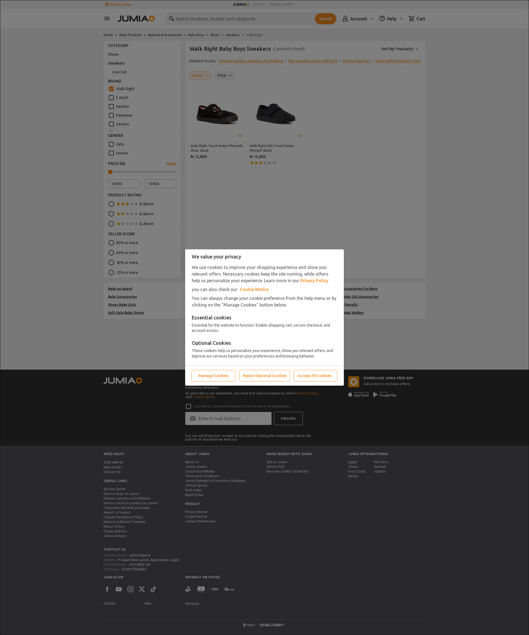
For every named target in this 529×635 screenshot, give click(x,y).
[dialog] (264, 317)
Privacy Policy (314, 280)
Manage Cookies (213, 375)
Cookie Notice (254, 289)
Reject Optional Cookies (265, 375)
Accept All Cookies (314, 375)
